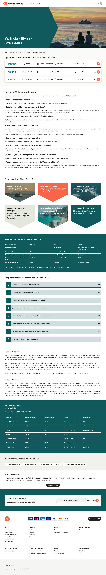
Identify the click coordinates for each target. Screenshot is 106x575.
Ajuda (80, 529)
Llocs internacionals (10, 550)
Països (6, 529)
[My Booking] (93, 3)
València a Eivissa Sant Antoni (76, 464)
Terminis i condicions (59, 553)
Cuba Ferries (82, 550)
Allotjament (32, 529)
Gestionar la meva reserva (61, 529)
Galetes (56, 550)
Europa (12, 52)
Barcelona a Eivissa (14, 464)
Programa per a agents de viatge (37, 553)
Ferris (80, 553)
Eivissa (20, 52)
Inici (6, 52)
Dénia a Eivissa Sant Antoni (51, 464)
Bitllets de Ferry (9, 541)
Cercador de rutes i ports (11, 534)
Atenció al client (9, 532)
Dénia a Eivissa (31, 464)
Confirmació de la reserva (61, 532)
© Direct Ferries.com (9, 565)
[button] (53, 285)
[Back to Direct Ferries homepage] (13, 4)
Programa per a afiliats (35, 550)
